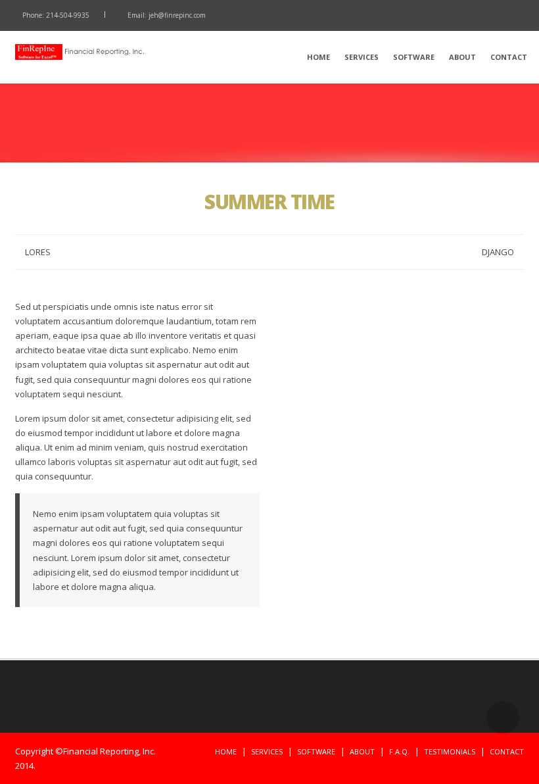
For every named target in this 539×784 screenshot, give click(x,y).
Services (361, 57)
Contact (508, 57)
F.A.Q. (399, 751)
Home (318, 57)
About (462, 57)
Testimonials (449, 751)
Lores (38, 252)
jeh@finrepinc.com (177, 15)
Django (498, 252)
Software (413, 57)
